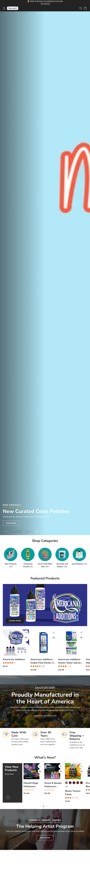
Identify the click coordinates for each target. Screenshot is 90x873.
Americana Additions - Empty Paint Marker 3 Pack (42, 663)
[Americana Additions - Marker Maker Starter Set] (71, 642)
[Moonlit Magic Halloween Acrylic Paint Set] (31, 771)
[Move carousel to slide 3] (18, 531)
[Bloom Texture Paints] (73, 771)
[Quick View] (26, 637)
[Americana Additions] (16, 642)
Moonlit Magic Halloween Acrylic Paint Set (32, 786)
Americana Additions (14, 659)
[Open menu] (4, 8)
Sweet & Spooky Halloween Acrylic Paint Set (53, 786)
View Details (45, 4)
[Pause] (36, 531)
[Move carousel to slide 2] (11, 531)
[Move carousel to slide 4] (24, 531)
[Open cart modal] (85, 8)
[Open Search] (80, 8)
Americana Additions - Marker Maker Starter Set (70, 663)
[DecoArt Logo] (12, 8)
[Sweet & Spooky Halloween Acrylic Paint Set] (52, 771)
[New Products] (8, 797)
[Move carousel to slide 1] (5, 531)
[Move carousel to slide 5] (30, 531)
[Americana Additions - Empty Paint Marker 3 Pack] (43, 642)
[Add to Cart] (26, 632)
